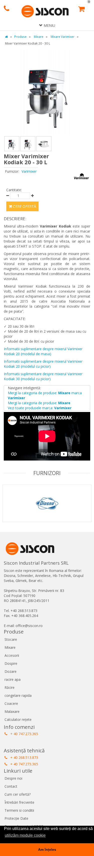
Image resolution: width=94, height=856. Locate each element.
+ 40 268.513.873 (23, 757)
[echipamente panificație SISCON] (45, 12)
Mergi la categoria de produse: (39, 402)
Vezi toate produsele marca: (39, 407)
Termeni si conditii (19, 810)
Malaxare (12, 711)
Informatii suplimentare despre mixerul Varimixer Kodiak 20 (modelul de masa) (43, 351)
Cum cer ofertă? (18, 794)
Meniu (49, 25)
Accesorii (12, 655)
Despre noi (13, 778)
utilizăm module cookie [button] (25, 835)
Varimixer (29, 171)
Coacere (11, 703)
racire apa (13, 679)
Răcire (10, 687)
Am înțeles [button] (47, 849)
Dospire (11, 663)
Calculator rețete (18, 719)
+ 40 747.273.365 (23, 733)
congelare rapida (18, 695)
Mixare (10, 647)
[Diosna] (47, 510)
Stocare (11, 639)
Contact (11, 786)
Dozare (11, 671)
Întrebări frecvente (19, 802)
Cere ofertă (24, 206)
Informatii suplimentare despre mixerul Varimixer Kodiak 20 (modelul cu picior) (43, 364)
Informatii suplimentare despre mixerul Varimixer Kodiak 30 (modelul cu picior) (43, 376)
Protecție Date (16, 818)
